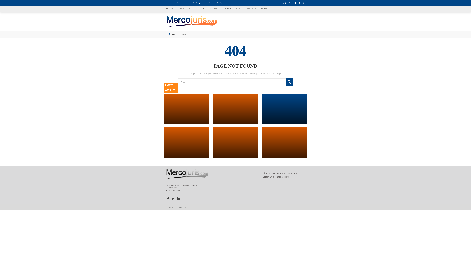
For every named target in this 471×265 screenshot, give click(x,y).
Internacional (185, 9)
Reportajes (223, 3)
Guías (175, 3)
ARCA (238, 9)
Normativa (212, 3)
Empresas (227, 9)
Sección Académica (186, 3)
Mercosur (200, 9)
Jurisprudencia (201, 3)
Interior (264, 9)
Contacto (233, 3)
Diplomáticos (250, 9)
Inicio (168, 3)
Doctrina (169, 9)
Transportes (214, 9)
